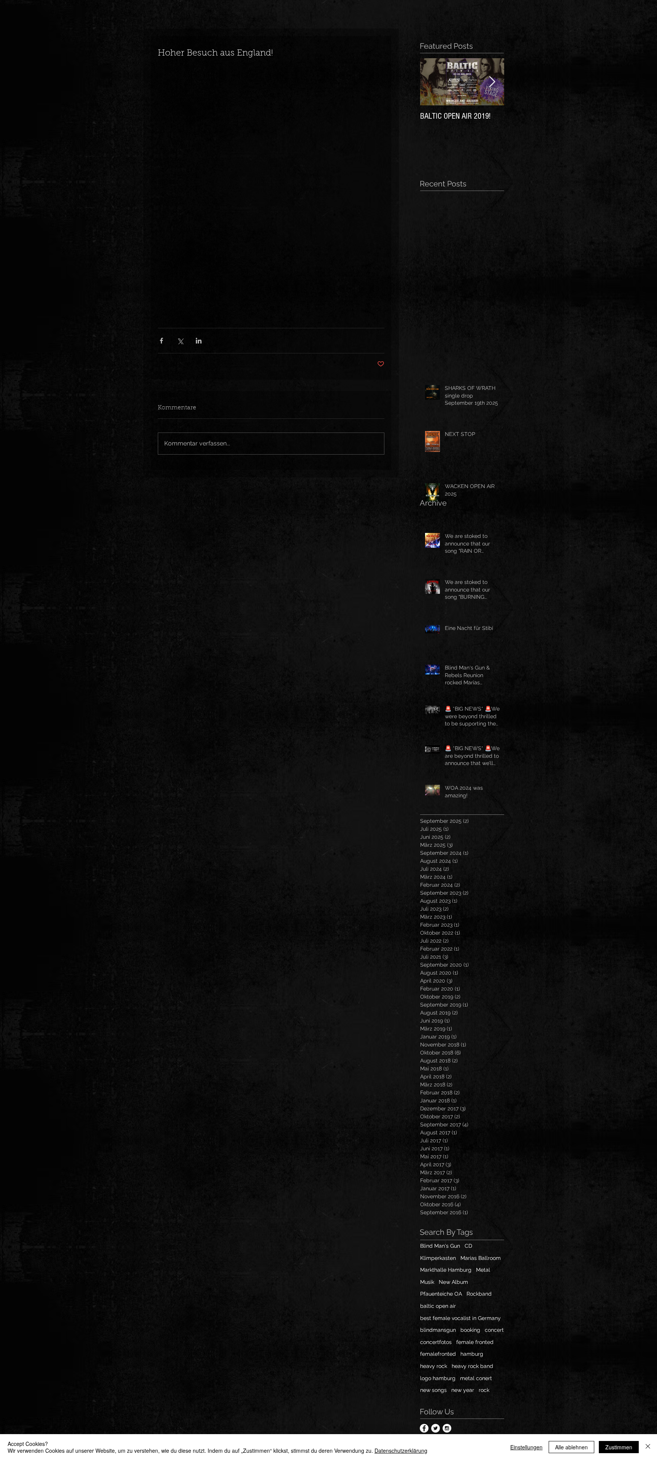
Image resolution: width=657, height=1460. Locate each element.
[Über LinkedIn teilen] (198, 340)
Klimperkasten (438, 1258)
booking (470, 1330)
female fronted (475, 1342)
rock (484, 1390)
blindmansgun (438, 1330)
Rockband (479, 1294)
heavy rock (433, 1366)
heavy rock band (472, 1366)
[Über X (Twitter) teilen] (180, 340)
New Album (453, 1282)
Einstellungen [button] (526, 1447)
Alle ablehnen (571, 1447)
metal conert (476, 1378)
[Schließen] (647, 1447)
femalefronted (438, 1354)
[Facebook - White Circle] (424, 1428)
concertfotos (436, 1342)
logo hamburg (437, 1378)
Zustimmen (618, 1447)
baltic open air (438, 1306)
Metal (483, 1270)
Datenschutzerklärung (401, 1450)
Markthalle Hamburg (445, 1270)
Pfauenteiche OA (441, 1294)
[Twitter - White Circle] (435, 1428)
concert (494, 1330)
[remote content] (271, 189)
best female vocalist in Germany (460, 1318)
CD (468, 1246)
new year (462, 1390)
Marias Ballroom (480, 1258)
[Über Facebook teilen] (161, 340)
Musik (427, 1282)
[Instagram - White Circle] (447, 1428)
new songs (433, 1390)
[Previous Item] (432, 82)
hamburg (471, 1354)
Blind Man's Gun (440, 1246)
